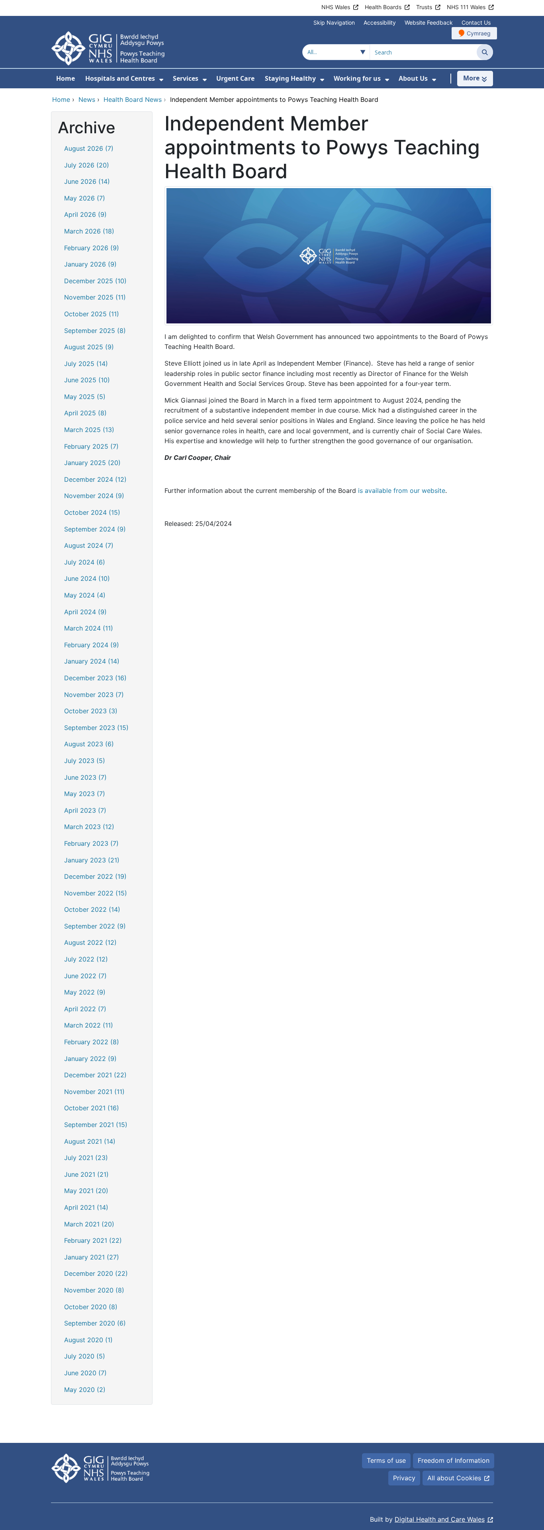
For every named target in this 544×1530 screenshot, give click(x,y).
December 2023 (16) (95, 678)
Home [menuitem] (65, 78)
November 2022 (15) (95, 893)
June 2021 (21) (86, 1174)
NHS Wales (335, 7)
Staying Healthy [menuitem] (290, 78)
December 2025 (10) (95, 281)
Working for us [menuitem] (357, 78)
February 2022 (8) (91, 1042)
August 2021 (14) (89, 1141)
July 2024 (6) (84, 562)
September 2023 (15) (96, 728)
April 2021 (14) (86, 1207)
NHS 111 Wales (466, 7)
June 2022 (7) (85, 976)
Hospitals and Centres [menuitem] (120, 78)
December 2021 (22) (95, 1075)
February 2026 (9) (91, 248)
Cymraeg (479, 33)
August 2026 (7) (88, 148)
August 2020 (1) (88, 1340)
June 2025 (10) (87, 380)
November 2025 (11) (95, 297)
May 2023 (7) (84, 794)
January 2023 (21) (91, 860)
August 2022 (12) (90, 942)
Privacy (404, 1478)
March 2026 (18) (89, 231)
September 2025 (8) (95, 331)
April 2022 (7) (85, 1009)
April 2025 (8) (85, 413)
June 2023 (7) (85, 777)
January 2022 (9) (90, 1059)
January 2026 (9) (90, 264)
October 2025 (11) (91, 314)
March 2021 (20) (89, 1224)
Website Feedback (429, 22)
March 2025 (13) (89, 430)
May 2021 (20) (86, 1191)
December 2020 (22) (96, 1273)
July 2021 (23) (86, 1158)
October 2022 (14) (92, 909)
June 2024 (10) (87, 578)
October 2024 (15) (92, 512)
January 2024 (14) (91, 661)
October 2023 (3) (90, 711)
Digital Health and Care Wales (440, 1519)
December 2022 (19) (95, 876)
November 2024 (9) (94, 496)
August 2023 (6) (89, 744)
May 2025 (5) (85, 397)
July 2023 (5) (84, 761)
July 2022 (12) (86, 959)
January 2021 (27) (91, 1257)
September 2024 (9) (95, 529)
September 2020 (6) (95, 1323)
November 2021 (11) (94, 1092)
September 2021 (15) (95, 1125)
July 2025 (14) (86, 364)
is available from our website (401, 490)
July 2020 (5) (84, 1356)
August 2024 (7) (88, 545)
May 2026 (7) (84, 198)
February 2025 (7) (91, 446)
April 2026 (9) (85, 214)
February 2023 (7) (91, 843)
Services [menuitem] (185, 78)
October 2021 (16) (91, 1108)
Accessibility (380, 22)
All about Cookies (454, 1478)
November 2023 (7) (94, 695)
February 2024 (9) (91, 645)
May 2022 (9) (85, 992)
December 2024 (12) (95, 479)
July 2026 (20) (86, 165)
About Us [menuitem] (413, 78)
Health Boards (383, 7)
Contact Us (476, 22)
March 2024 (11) (88, 628)
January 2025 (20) (92, 463)
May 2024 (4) (85, 595)
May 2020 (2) (85, 1390)
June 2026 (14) (87, 181)
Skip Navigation (334, 22)
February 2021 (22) (93, 1240)
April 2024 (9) (85, 612)
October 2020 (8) (90, 1307)
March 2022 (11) (88, 1025)
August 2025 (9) (89, 347)
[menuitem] (161, 79)
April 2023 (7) (85, 810)
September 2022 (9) (95, 926)
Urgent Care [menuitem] (235, 78)
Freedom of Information (453, 1460)
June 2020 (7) (85, 1373)
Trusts (424, 7)
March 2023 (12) (89, 827)
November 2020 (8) (94, 1290)
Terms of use (386, 1460)
